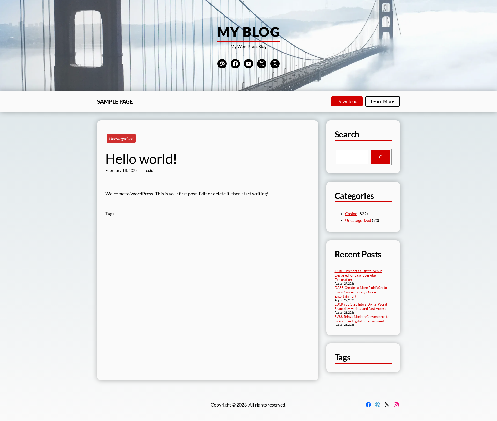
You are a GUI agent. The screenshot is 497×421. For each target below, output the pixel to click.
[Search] (380, 157)
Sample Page (115, 101)
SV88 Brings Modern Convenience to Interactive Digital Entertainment (362, 319)
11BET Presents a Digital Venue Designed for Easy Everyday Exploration (358, 275)
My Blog (248, 32)
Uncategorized (121, 138)
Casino (351, 213)
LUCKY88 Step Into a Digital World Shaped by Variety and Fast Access (361, 306)
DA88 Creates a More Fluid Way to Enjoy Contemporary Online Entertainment (361, 292)
